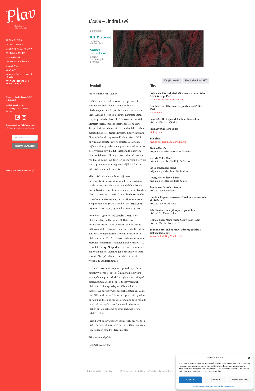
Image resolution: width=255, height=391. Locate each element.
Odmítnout (215, 380)
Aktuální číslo (14, 40)
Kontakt (11, 70)
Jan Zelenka (156, 112)
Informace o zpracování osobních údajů (220, 386)
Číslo (110, 371)
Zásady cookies (199, 386)
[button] (249, 357)
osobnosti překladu (136, 371)
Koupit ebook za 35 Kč (196, 80)
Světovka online (15, 53)
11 (117, 371)
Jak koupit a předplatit (19, 61)
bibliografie (156, 132)
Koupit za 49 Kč (171, 80)
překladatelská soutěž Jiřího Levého (164, 371)
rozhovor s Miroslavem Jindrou (167, 99)
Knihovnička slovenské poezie (19, 75)
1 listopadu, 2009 (94, 371)
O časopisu (12, 66)
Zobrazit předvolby (239, 380)
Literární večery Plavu (19, 49)
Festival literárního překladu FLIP (18, 82)
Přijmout (190, 380)
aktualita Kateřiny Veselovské (166, 236)
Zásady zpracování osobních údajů (20, 170)
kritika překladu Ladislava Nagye (168, 142)
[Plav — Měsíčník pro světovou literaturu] (20, 18)
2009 (123, 371)
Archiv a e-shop (15, 44)
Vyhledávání (13, 57)
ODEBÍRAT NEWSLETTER (24, 146)
